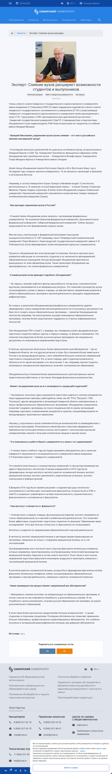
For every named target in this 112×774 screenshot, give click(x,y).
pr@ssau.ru (82, 725)
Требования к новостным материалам (90, 732)
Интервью (80, 95)
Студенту (33, 20)
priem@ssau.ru (51, 735)
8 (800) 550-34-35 (52, 722)
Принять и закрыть (71, 768)
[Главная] (12, 33)
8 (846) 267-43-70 (22, 722)
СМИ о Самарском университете (59, 95)
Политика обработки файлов (74, 677)
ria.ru (22, 633)
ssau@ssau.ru (20, 735)
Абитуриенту (16, 20)
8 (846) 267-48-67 (52, 728)
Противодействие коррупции (75, 697)
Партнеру (85, 20)
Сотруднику (69, 20)
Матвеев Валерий (35, 95)
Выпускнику (50, 20)
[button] (71, 3)
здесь (98, 748)
